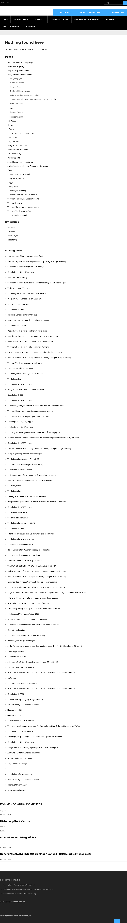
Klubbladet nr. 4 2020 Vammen (20, 742)
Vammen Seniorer (15, 203)
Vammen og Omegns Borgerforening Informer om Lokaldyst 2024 (35, 405)
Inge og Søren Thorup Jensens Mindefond (25, 256)
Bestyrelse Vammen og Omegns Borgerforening (28, 603)
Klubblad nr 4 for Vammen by (19, 774)
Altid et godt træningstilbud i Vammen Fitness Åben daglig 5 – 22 (35, 432)
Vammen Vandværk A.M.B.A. (19, 211)
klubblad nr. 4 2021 (15, 710)
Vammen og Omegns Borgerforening (23, 198)
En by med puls (15, 87)
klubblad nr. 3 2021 (15, 715)
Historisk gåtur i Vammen (16, 821)
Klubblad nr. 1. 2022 (15, 694)
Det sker (11, 227)
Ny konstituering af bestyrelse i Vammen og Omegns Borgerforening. (37, 571)
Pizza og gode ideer (16, 651)
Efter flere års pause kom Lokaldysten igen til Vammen (30, 533)
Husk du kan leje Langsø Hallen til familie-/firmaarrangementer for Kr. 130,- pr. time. (43, 437)
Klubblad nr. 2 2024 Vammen (19, 400)
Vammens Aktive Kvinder (18, 215)
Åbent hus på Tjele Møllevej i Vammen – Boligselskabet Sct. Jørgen (35, 352)
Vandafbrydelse (14, 379)
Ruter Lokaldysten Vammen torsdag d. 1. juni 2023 (29, 550)
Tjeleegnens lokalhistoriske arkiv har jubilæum (26, 496)
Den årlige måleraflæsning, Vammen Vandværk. (27, 619)
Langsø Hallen (13, 141)
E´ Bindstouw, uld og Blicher (18, 837)
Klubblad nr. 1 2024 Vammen (19, 443)
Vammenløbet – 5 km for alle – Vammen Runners (28, 347)
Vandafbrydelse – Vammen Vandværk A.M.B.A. (26, 293)
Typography (12, 186)
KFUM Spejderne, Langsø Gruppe (21, 133)
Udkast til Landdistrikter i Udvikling (22, 315)
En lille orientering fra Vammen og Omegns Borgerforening (32, 475)
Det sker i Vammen (21, 19)
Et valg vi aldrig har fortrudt (20, 91)
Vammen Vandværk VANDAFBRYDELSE (24, 683)
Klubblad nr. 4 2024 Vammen (19, 384)
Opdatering (12, 239)
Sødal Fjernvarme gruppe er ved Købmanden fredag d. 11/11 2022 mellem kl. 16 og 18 (44, 646)
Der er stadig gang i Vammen (19, 758)
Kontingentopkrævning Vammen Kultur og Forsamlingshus (32, 582)
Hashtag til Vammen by (17, 785)
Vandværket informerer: (17, 512)
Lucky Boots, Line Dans (17, 145)
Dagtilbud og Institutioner (86, 19)
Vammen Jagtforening (16, 190)
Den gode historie (11, 26)
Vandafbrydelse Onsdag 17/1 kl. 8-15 (23, 459)
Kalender (64, 12)
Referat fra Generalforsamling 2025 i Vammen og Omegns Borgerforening (39, 357)
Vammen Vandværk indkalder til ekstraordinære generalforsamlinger (36, 282)
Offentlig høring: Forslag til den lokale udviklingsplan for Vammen (34, 736)
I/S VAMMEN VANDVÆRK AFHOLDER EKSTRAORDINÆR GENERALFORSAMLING (41, 672)
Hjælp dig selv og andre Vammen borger (24, 453)
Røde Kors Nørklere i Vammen (20, 368)
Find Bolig (109, 19)
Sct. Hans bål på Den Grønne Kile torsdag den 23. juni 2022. (32, 662)
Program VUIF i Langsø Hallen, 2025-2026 (25, 298)
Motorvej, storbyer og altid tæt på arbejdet (25, 95)
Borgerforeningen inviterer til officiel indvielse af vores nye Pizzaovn (36, 501)
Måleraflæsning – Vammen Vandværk (23, 704)
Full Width (11, 121)
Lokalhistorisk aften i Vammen (20, 427)
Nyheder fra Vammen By (17, 149)
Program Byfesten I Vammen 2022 (22, 667)
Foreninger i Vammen (59, 19)
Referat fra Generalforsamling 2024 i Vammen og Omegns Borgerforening (39, 448)
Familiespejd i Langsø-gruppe (20, 421)
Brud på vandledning (16, 630)
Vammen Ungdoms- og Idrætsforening (24, 207)
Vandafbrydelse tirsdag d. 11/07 (21, 523)
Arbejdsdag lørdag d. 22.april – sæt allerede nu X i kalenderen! (33, 608)
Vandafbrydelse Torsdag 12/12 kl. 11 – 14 (25, 373)
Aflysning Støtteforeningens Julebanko (23, 752)
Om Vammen (30, 26)
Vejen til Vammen (16, 103)
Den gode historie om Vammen (20, 74)
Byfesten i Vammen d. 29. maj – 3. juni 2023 (26, 560)
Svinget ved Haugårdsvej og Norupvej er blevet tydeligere (32, 747)
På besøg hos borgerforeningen (21, 640)
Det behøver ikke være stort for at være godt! (27, 331)
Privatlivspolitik (13, 158)
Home (5, 19)
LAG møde (11, 678)
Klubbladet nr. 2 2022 (16, 656)
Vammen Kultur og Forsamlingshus (22, 194)
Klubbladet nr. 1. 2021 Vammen (20, 731)
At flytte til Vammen (17, 83)
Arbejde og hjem (16, 79)
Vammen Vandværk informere (20, 544)
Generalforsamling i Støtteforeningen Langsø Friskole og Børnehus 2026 (45, 853)
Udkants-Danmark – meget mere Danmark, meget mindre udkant (34, 99)
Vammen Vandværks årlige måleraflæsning (25, 266)
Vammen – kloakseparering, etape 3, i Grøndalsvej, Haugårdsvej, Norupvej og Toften (43, 726)
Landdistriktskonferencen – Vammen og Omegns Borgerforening (35, 336)
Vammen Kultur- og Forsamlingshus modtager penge (30, 411)
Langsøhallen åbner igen (17, 763)
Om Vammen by (14, 153)
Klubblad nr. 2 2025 (15, 309)
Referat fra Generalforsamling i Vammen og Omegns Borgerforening (36, 576)
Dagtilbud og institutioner (18, 70)
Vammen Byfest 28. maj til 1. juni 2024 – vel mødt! (28, 416)
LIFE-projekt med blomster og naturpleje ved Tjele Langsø (32, 598)
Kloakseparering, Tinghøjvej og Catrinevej (25, 699)
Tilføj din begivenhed (90, 12)
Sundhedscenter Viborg (17, 277)
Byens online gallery (15, 66)
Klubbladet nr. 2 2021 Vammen (20, 720)
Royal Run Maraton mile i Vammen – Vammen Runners (30, 341)
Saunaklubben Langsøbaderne (20, 162)
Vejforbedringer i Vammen (18, 288)
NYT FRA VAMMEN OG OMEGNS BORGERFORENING (30, 480)
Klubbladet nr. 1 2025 (16, 325)
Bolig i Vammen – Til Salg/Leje (20, 62)
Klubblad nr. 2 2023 (15, 528)
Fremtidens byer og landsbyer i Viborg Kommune (28, 320)
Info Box (11, 129)
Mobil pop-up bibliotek (16, 790)
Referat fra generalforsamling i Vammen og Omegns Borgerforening (36, 261)
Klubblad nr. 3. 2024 (15, 395)
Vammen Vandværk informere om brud (23, 555)
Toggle (10, 182)
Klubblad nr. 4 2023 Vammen (19, 469)
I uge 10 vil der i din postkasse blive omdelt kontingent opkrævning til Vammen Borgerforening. (47, 592)
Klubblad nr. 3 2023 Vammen (19, 507)
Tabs (9, 170)
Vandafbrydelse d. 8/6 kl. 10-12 (20, 539)
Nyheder (38, 19)
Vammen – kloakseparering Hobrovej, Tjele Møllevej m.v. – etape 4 (36, 587)
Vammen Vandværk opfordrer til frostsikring (26, 635)
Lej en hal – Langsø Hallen (18, 304)
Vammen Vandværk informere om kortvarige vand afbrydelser (33, 624)
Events (10, 108)
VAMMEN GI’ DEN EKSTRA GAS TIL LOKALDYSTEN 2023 (31, 566)
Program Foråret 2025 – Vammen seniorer (25, 389)
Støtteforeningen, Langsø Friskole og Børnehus (27, 166)
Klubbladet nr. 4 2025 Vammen (20, 272)
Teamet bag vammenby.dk (18, 174)
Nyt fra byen (12, 235)
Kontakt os (118, 12)
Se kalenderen (6, 859)
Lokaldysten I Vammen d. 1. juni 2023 (23, 614)
